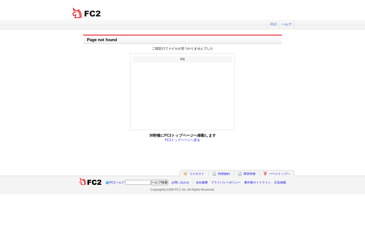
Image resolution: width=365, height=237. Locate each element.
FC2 (273, 24)
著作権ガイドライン (257, 182)
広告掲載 (280, 182)
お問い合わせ (180, 182)
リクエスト (196, 174)
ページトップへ (279, 174)
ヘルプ (287, 24)
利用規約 (224, 174)
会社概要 (202, 182)
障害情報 (250, 174)
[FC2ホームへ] (90, 182)
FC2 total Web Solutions (87, 13)
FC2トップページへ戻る (182, 140)
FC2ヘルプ (117, 182)
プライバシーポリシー (226, 182)
